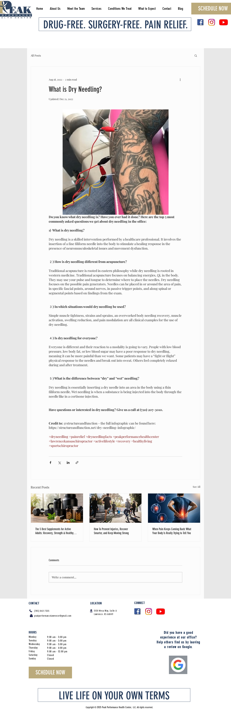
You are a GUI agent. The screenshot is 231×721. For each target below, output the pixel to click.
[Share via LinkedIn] (68, 462)
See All (196, 486)
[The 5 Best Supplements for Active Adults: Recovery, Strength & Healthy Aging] (57, 508)
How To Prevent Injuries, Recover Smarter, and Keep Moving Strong (111, 531)
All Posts (36, 55)
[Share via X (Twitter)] (59, 462)
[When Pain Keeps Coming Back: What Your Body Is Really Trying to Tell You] (174, 508)
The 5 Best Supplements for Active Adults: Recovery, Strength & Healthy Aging (54, 531)
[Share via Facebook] (50, 462)
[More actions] (180, 79)
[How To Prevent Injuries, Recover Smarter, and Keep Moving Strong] (116, 508)
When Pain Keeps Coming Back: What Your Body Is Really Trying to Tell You (171, 531)
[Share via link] (77, 462)
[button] (195, 55)
